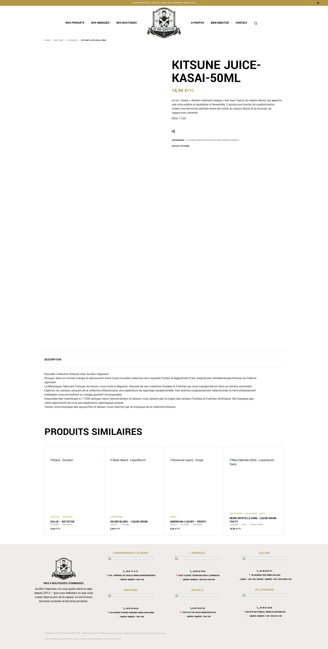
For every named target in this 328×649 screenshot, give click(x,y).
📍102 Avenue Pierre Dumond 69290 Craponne (130, 612)
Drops (173, 517)
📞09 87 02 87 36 (197, 608)
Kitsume (185, 146)
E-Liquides (191, 140)
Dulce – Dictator (62, 522)
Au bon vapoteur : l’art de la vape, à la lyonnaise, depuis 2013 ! (164, 3)
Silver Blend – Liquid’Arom (129, 522)
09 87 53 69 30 (132, 608)
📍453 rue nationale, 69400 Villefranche (264, 612)
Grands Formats (230, 140)
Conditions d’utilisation (112, 639)
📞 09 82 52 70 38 (197, 571)
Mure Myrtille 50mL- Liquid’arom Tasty (253, 520)
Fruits (205, 140)
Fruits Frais (215, 140)
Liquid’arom (116, 517)
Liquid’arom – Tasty (255, 513)
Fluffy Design (106, 633)
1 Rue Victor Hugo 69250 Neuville (198, 612)
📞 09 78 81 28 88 (264, 608)
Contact (162, 633)
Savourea (68, 517)
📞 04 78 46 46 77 (264, 571)
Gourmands (67, 524)
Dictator (54, 517)
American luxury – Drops (188, 522)
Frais (199, 140)
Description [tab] (52, 359)
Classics (113, 524)
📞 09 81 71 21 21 (130, 571)
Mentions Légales (121, 633)
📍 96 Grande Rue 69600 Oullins (264, 575)
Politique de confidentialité (144, 633)
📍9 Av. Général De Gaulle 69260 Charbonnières (130, 575)
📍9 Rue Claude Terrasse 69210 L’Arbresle (197, 575)
